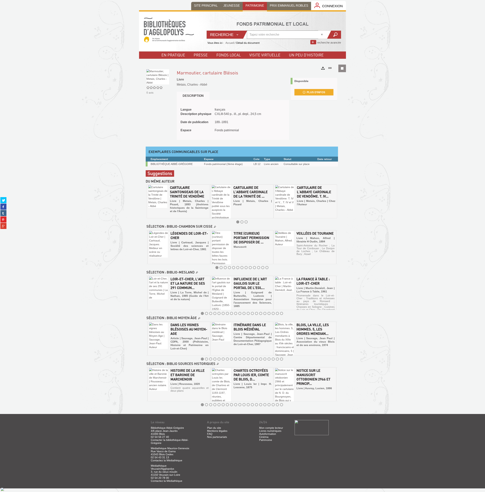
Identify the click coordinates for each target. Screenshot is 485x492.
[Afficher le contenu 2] (241, 221)
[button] (150, 201)
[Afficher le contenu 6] (237, 267)
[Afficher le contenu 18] (273, 313)
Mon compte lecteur (271, 427)
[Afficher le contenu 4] (229, 267)
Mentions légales (217, 430)
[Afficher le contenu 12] (262, 267)
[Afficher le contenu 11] (258, 267)
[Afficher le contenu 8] (246, 267)
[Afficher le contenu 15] (260, 313)
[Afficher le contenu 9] (250, 267)
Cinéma (263, 436)
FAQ (209, 433)
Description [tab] (193, 95)
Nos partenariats (217, 436)
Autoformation (267, 433)
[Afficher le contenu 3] (246, 221)
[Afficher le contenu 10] (254, 267)
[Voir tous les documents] (215, 227)
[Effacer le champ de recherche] (322, 35)
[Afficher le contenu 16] (264, 313)
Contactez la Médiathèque (166, 460)
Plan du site (214, 427)
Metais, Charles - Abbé (192, 84)
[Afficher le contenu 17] (269, 313)
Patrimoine (265, 439)
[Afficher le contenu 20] (281, 313)
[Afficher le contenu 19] (277, 313)
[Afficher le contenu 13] (266, 267)
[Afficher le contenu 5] (233, 267)
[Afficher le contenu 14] (256, 313)
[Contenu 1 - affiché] (237, 221)
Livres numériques (270, 430)
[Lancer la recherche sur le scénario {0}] (334, 35)
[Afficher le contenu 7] (241, 267)
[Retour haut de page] (2, 489)
